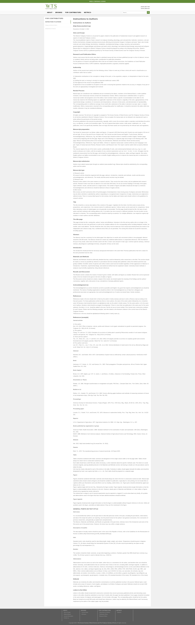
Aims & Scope (67, 612)
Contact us (66, 618)
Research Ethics (50, 28)
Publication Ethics (51, 25)
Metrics (87, 12)
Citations (119, 612)
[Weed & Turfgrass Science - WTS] (51, 6)
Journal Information (68, 616)
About (49, 12)
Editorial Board (67, 614)
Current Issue (85, 612)
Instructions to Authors (53, 21)
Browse (58, 12)
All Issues (84, 614)
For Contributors (73, 12)
